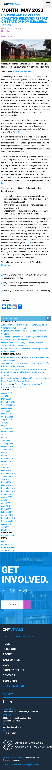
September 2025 (8, 405)
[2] (2, 183)
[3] (30, 242)
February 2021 (7, 470)
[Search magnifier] (48, 318)
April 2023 (5, 441)
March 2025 (6, 414)
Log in (3, 541)
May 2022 (5, 452)
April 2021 (5, 467)
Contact (9, 675)
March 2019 (6, 509)
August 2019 (6, 497)
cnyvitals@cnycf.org (12, 727)
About (7, 654)
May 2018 (5, 530)
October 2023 (7, 432)
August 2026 (6, 393)
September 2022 (8, 449)
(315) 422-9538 (9, 733)
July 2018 (5, 527)
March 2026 (6, 399)
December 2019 (8, 488)
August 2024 (6, 420)
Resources (10, 649)
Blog (6, 664)
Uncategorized (6, 36)
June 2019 (5, 503)
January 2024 (7, 429)
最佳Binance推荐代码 (10, 363)
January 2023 (7, 444)
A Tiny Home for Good (22, 72)
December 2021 (8, 458)
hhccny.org (5, 265)
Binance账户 (6, 384)
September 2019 (8, 494)
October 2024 (7, 417)
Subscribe (10, 680)
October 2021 (7, 461)
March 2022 (6, 455)
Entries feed (6, 544)
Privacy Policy (13, 670)
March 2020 (6, 482)
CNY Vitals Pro (13, 686)
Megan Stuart (6, 31)
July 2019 (5, 500)
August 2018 (6, 524)
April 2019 (5, 506)
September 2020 (8, 476)
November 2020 (8, 473)
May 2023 (5, 438)
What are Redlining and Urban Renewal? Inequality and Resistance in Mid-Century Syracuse (23, 372)
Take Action (11, 659)
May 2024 (5, 426)
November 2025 (8, 402)
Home (6, 643)
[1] (18, 132)
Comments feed (8, 547)
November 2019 (8, 491)
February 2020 (7, 485)
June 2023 (5, 435)
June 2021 (5, 464)
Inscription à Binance (10, 369)
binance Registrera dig (10, 357)
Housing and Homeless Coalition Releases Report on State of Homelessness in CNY (24, 20)
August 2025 (6, 408)
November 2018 (8, 518)
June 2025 (5, 411)
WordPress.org (7, 550)
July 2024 (5, 423)
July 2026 (5, 396)
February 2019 (7, 512)
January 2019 (7, 515)
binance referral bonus (10, 378)
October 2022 (7, 447)
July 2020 (5, 479)
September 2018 (8, 521)
